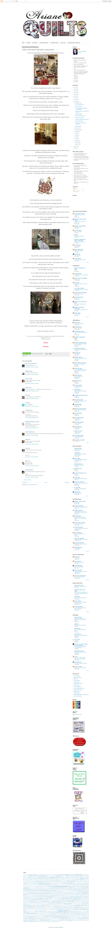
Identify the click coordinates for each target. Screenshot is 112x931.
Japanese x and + (79, 896)
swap (45, 916)
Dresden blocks (81, 883)
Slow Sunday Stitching (78, 250)
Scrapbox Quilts (77, 273)
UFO (68, 917)
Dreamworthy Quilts (78, 399)
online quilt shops (44, 902)
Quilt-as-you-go (39, 906)
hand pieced (25, 893)
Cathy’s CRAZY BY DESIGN (80, 292)
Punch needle (51, 905)
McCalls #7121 (83, 898)
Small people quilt (77, 418)
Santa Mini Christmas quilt (51, 909)
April (76, 138)
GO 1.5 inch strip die (42, 889)
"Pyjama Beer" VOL (78, 405)
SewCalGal (27, 410)
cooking (61, 882)
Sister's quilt (53, 913)
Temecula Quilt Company (79, 522)
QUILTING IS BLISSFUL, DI (31, 421)
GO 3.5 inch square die (60, 889)
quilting (44, 906)
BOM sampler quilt (70, 877)
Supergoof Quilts (78, 404)
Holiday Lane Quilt (48, 894)
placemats (30, 905)
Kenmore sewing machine (34, 897)
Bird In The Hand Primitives (80, 575)
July (76, 133)
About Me (28, 42)
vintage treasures (35, 918)
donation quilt (59, 883)
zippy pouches (55, 921)
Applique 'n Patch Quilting (79, 226)
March (76, 140)
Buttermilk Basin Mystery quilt (61, 879)
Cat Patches (77, 322)
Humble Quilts (77, 313)
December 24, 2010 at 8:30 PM (31, 417)
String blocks (63, 914)
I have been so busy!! (79, 117)
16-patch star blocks (33, 874)
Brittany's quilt (53, 878)
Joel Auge (85, 896)
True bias (49, 917)
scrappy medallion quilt (40, 911)
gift (69, 888)
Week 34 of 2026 (77, 255)
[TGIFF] (78, 801)
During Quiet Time (78, 464)
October (77, 128)
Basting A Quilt (77, 353)
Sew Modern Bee (59, 912)
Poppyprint (27, 371)
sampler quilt (27, 909)
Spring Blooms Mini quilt (79, 913)
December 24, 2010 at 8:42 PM (31, 427)
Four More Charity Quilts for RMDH (80, 507)
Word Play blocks (77, 920)
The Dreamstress (78, 617)
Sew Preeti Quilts (78, 413)
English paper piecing (51, 884)
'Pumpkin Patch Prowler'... (79, 566)
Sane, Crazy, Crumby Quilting (80, 278)
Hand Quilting (40, 893)
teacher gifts (65, 916)
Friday (75, 339)
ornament (79, 902)
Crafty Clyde (77, 639)
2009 (75, 146)
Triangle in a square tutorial (42, 917)
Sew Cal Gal (44, 912)
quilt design (85, 905)
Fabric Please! (77, 680)
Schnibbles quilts (60, 909)
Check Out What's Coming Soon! (80, 597)
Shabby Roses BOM (31, 913)
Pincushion (66, 903)
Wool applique (61, 920)
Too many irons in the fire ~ (79, 562)
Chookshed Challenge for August (80, 400)
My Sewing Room (78, 327)
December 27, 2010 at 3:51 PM (31, 456)
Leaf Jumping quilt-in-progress (80, 259)
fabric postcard (69, 884)
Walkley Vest (48, 918)
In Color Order (77, 487)
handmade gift (62, 893)
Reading (86, 906)
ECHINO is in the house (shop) (80, 586)
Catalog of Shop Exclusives (79, 576)
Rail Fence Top (77, 279)
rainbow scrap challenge (74, 906)
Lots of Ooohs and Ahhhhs (79, 236)
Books (31, 878)
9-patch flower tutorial (54, 874)
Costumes (66, 882)
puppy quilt (57, 905)
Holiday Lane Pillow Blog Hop (38, 894)
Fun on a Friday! (77, 314)
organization (59, 902)
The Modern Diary (78, 426)
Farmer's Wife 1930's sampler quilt (29, 886)
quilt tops (31, 906)
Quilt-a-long (63, 42)
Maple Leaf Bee (65, 898)
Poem (26, 355)
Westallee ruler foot (55, 918)
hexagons (29, 894)
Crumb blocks (34, 883)
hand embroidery (82, 892)
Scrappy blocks (85, 909)
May (76, 136)
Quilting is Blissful (78, 357)
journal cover (25, 897)
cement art (87, 879)
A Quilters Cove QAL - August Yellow (81, 274)
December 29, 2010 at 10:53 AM (32, 477)
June (76, 135)
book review (26, 878)
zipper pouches (39, 921)
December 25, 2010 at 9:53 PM (31, 444)
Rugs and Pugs (77, 561)
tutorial (63, 917)
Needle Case (55, 901)
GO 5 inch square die (69, 889)
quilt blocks (78, 905)
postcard (39, 905)
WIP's (37, 920)
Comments (77, 191)
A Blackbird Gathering (63, 874)
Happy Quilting (77, 389)
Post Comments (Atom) (32, 484)
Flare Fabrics (76, 685)
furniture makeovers (39, 888)
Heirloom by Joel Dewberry (76, 893)
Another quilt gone (77, 227)
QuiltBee (76, 234)
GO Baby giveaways (27, 890)
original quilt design (72, 902)
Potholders (44, 905)
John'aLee (27, 378)
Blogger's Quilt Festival (55, 877)
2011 (75, 99)
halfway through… (77, 432)
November (77, 126)
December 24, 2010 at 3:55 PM (31, 398)
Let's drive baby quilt (64, 897)
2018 (75, 89)
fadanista (76, 624)
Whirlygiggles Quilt (63, 918)
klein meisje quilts (78, 368)
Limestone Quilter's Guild (75, 897)
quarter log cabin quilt (70, 905)
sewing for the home (73, 912)
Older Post (67, 482)
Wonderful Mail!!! (78, 114)
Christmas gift (63, 881)
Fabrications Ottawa (78, 683)
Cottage (70, 882)
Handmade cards (55, 893)
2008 (75, 148)
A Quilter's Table (77, 468)
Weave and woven (78, 696)
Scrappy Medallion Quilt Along (73, 42)
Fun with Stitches (77, 686)
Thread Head (77, 254)
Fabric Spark (76, 682)
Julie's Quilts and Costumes (80, 362)
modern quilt (31, 901)
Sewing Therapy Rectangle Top (80, 625)
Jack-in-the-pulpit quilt (38, 896)
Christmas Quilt (79, 881)
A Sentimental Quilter (79, 435)
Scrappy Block (76, 909)
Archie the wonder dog (79, 481)
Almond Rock (76, 675)
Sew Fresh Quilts (51, 912)
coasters (56, 882)
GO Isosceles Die (85, 890)
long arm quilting (32, 898)
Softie (64, 913)
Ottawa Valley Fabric (78, 689)
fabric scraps (76, 884)
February (77, 142)
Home (23, 42)
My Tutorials (34, 42)
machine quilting (39, 898)
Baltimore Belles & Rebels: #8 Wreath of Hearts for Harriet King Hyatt (80, 518)
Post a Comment (27, 479)
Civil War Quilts (77, 516)
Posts (76, 188)
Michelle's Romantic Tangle (80, 342)
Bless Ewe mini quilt (33, 877)
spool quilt (72, 913)
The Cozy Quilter (78, 230)
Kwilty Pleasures (78, 375)
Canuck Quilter (77, 258)
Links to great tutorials (43, 42)
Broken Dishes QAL (85, 878)
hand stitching (48, 893)
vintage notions (27, 918)
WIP (32, 920)
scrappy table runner (33, 912)
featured (38, 886)
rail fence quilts (65, 906)
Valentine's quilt (86, 917)
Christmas (56, 881)
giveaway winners (27, 889)
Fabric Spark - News (78, 585)
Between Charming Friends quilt (73, 875)
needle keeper (62, 901)
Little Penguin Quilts (78, 297)
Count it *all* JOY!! (78, 431)
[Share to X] (48, 353)
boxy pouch (47, 878)
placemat (25, 905)
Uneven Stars (79, 917)
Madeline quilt (47, 898)
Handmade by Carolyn (79, 651)
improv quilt (31, 896)
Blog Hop (40, 877)
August (76, 131)
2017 (75, 90)
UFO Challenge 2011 (79, 104)
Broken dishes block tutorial (63, 878)
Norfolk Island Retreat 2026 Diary (80, 478)
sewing (67, 912)
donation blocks (52, 883)
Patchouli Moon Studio (79, 331)
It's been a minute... (78, 423)
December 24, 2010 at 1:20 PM (31, 367)
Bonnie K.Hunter (86, 877)
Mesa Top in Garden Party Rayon (80, 663)
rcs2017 (81, 906)
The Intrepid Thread (78, 606)
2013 (75, 96)
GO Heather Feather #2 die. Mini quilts (64, 890)
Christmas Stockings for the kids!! (82, 119)
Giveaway (84, 888)
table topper (58, 916)
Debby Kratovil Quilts (79, 505)
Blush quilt (64, 877)
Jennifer (27, 387)
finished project (50, 886)
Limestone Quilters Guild (79, 688)
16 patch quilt (25, 874)
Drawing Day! (76, 502)
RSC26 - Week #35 (78, 328)
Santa (32, 909)
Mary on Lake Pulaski (30, 363)
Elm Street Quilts (78, 385)
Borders (35, 878)
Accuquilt (77, 874)
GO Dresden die (51, 890)
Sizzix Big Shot (59, 913)
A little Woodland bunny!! (80, 115)
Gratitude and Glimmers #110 (79, 241)
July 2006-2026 (77, 548)
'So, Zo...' (76, 656)
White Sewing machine (73, 918)
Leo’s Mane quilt (56, 897)
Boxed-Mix (76, 414)
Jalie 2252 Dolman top (64, 896)
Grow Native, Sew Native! (79, 465)
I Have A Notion (77, 601)
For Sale (80, 886)
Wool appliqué (69, 920)
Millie (26, 461)
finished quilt (59, 886)
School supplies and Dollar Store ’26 (81, 309)
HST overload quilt (70, 894)
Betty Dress (62, 875)
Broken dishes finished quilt (74, 878)
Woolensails (77, 556)
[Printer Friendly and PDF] (26, 354)
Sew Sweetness (77, 634)
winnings (80, 918)
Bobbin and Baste (77, 677)
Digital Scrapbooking (43, 883)
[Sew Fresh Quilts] (78, 764)
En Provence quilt (41, 884)
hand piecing (32, 893)
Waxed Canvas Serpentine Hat (80, 667)
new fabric (69, 901)
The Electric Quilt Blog (79, 538)
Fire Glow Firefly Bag (78, 386)
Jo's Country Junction (79, 288)
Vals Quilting (28, 469)
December (77, 103)
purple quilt (63, 905)
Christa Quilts (77, 458)
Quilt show (25, 906)
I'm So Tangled (77, 246)
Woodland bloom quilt (44, 920)
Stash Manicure (52, 914)
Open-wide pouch (52, 902)
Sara (26, 402)
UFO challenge (73, 917)
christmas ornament (71, 881)
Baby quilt (43, 875)
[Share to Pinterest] (51, 353)
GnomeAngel (77, 477)
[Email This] (45, 353)
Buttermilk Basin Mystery (38, 879)
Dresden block (75, 883)
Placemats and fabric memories (80, 409)
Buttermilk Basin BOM (28, 879)
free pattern (31, 888)
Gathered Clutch (64, 888)
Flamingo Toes (77, 628)
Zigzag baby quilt (32, 921)
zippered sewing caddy (47, 921)
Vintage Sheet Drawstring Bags (80, 488)
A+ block (71, 874)
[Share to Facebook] (50, 353)
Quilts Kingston (49, 906)
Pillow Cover (60, 903)
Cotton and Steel (77, 882)
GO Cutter (42, 890)
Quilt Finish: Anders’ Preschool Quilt (81, 289)
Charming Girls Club (49, 881)
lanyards (42, 897)
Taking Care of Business (78, 323)
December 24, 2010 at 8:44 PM (31, 435)
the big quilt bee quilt (73, 916)
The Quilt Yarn (77, 352)
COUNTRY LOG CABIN (79, 440)
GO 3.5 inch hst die (50, 889)
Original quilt (65, 902)
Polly (26, 395)
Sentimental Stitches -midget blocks (81, 694)
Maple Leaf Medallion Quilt (74, 898)
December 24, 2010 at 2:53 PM (31, 383)
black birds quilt (84, 875)
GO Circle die (35, 890)
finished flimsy (43, 886)
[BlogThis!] (47, 353)
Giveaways (35, 889)
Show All (87, 262)
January (77, 144)
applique (30, 875)
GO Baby (86, 889)
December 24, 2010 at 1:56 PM (31, 374)
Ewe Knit (76, 679)
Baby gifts (37, 875)
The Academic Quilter (79, 417)
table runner (51, 916)
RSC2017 (78, 908)
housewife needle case (57, 894)
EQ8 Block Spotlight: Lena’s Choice (80, 539)
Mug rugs (45, 901)
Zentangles (25, 921)
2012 (75, 98)
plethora (75, 469)
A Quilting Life (77, 452)
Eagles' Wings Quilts (78, 249)
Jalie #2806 (57, 896)
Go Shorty (76, 640)
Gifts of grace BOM (76, 888)
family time (84, 884)
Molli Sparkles (77, 492)
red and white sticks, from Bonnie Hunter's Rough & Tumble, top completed (80, 370)
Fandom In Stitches (78, 510)
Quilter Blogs (76, 691)
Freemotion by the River (79, 348)
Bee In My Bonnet (78, 532)
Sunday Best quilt (32, 916)
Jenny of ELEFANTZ (78, 527)
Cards (73, 879)
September (77, 129)
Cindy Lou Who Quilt (39, 882)
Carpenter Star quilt (79, 879)
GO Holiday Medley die (76, 890)
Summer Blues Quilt (71, 914)
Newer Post (24, 482)
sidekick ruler (47, 913)
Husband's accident (78, 894)
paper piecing (84, 902)
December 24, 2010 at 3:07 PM (31, 391)
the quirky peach (78, 662)
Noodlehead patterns (78, 901)
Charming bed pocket (40, 881)
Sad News (76, 396)
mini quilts (73, 899)
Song (68, 913)
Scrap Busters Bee (68, 909)
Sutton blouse (39, 916)
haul (67, 893)
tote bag (29, 917)
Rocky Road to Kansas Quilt (60, 908)
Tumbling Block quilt (56, 917)
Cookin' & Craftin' (78, 666)
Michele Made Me (34, 899)
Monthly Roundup (38, 901)
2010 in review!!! (78, 106)
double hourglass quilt (67, 883)
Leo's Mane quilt (48, 897)
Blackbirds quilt (25, 877)
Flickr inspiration (70, 886)
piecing (55, 903)
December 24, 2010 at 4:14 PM (31, 406)
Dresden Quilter (28, 431)
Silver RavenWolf (78, 570)
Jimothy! (75, 474)
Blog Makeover (46, 877)
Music (50, 901)
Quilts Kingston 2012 (57, 906)
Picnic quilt (50, 903)
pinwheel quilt (84, 903)
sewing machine (82, 912)
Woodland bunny (54, 920)
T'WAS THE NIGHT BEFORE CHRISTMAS (81, 109)
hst (64, 894)
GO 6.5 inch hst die (79, 889)
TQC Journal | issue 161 (78, 523)
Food (76, 886)
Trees (35, 917)
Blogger (61, 927)
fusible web (47, 888)
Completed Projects (54, 42)
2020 (75, 87)
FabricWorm (77, 596)
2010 (75, 101)
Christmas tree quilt (30, 882)
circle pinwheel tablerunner (49, 882)
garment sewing (54, 888)
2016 (75, 92)
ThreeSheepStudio (78, 565)
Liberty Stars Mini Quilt (78, 436)
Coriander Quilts (77, 448)
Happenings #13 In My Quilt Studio (80, 349)
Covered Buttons (85, 882)
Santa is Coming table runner (39, 909)
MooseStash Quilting (78, 422)
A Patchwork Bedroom (78, 449)
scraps (39, 912)
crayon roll (29, 883)
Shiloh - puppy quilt (40, 913)
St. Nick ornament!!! (79, 121)
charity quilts (32, 881)
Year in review (84, 920)
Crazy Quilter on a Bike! (79, 213)
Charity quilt (26, 881)
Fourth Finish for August (78, 293)
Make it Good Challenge (56, 898)
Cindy (26, 439)
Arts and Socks (77, 245)
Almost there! (76, 298)
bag (57, 875)
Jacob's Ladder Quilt (49, 896)
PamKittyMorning (78, 547)
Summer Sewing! (77, 427)
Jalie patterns (72, 896)
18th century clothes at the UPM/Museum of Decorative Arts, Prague (80, 619)
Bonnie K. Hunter (78, 877)
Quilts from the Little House (80, 408)
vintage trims (42, 918)
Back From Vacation (78, 231)
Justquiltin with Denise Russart (81, 395)
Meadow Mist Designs (79, 542)
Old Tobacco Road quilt (34, 902)
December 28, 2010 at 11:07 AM (32, 465)
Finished (75, 270)
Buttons (69, 879)
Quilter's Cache (77, 693)
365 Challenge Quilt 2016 (43, 874)
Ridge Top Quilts (77, 380)
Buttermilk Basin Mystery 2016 (49, 879)
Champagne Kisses (78, 493)
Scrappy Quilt (61, 911)
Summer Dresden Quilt (81, 914)
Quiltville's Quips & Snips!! (80, 501)
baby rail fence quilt (50, 875)
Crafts (24, 883)
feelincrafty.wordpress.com (80, 473)
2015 (75, 94)
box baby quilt (41, 878)
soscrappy (76, 282)
